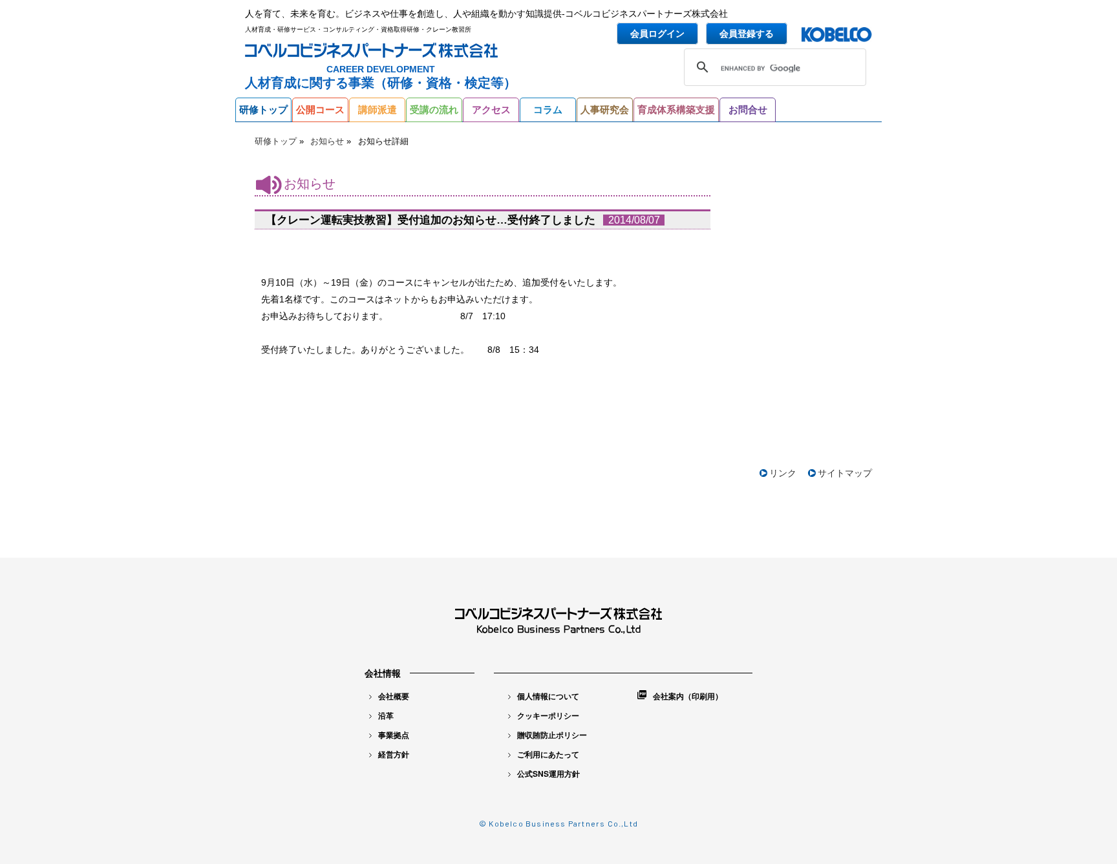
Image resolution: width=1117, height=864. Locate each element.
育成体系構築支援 (676, 109)
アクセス (491, 109)
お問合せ (748, 109)
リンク (782, 473)
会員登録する (746, 33)
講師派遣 (377, 109)
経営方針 (393, 754)
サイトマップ (845, 473)
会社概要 (393, 696)
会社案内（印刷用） (688, 696)
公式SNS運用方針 (548, 773)
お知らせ (327, 141)
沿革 (386, 715)
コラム (547, 109)
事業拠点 (393, 735)
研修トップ (263, 109)
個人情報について (548, 696)
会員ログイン (657, 33)
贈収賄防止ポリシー (552, 735)
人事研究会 (604, 109)
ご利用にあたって (548, 754)
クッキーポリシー (548, 715)
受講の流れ (434, 109)
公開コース (320, 109)
